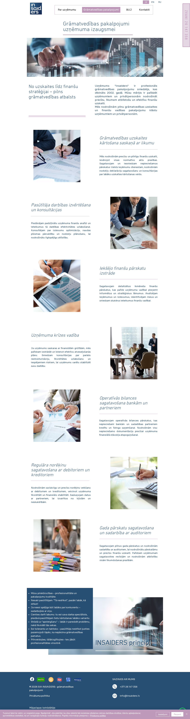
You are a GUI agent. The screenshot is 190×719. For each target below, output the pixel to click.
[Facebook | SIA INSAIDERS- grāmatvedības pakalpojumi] (32, 679)
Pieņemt (177, 714)
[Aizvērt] (186, 714)
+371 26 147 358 (128, 686)
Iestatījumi (162, 714)
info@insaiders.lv (130, 695)
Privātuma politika (98, 715)
